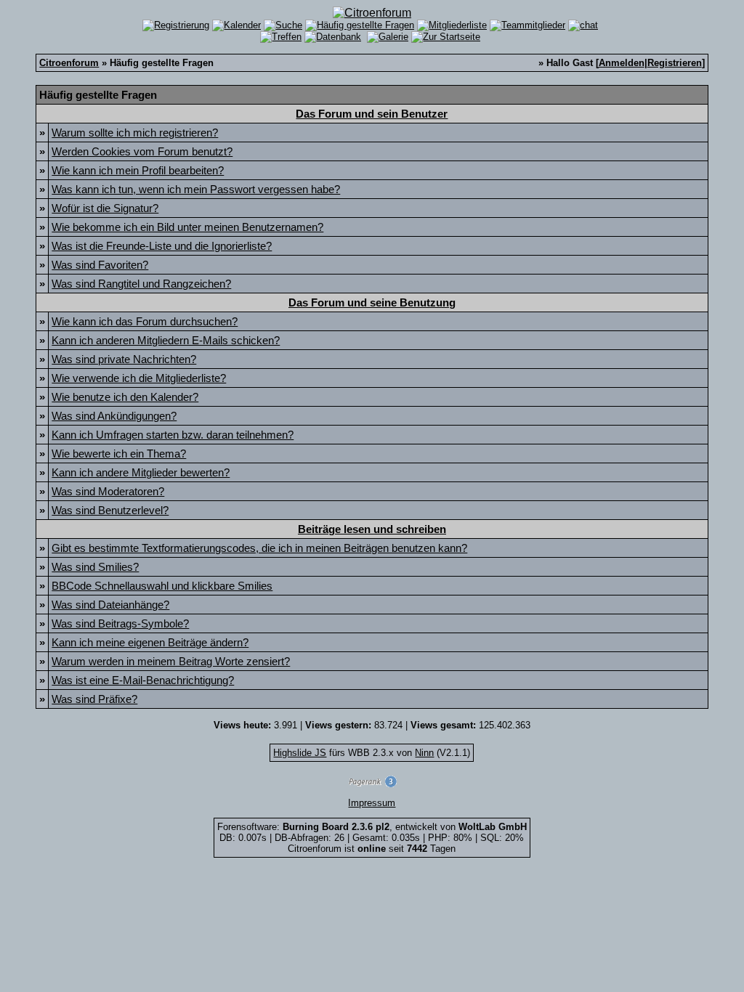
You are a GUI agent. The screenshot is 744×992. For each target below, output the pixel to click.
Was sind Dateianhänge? (110, 604)
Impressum (371, 802)
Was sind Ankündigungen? (114, 416)
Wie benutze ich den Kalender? (125, 397)
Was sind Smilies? (95, 567)
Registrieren (674, 62)
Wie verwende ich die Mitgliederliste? (139, 378)
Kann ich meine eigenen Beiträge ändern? (150, 642)
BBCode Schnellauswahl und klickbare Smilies (162, 586)
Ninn (424, 752)
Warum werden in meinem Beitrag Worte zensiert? (171, 661)
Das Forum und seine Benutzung (372, 302)
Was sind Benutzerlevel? (110, 510)
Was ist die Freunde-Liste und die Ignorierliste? (162, 246)
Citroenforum (69, 62)
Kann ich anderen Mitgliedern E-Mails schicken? (166, 340)
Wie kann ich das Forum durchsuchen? (145, 321)
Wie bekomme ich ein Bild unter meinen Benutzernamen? (187, 227)
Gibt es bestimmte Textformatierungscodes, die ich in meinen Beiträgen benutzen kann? (259, 548)
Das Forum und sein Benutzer (372, 113)
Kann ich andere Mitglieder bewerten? (141, 472)
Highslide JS (299, 752)
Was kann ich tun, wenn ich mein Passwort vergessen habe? (196, 189)
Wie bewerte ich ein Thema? (119, 453)
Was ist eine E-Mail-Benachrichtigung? (143, 680)
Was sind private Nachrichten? (124, 359)
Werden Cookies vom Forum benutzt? (142, 151)
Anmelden (621, 62)
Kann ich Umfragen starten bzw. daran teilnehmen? (173, 434)
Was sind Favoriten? (100, 265)
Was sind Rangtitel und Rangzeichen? (141, 283)
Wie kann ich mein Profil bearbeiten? (138, 170)
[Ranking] (372, 784)
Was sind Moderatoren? (108, 491)
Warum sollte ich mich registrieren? (135, 132)
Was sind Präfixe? (94, 699)
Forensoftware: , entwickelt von (372, 826)
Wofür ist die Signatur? (105, 208)
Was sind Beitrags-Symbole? (120, 623)
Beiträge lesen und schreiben (372, 529)
